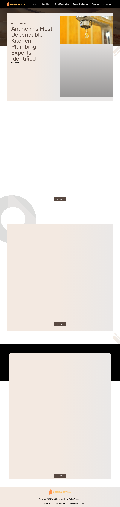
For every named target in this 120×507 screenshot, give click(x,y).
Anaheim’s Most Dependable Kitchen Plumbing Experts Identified (31, 43)
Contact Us (106, 4)
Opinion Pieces (45, 4)
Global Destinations (62, 4)
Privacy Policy (61, 504)
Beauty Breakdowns (80, 4)
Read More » (16, 63)
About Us (95, 4)
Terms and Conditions (78, 504)
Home (34, 4)
